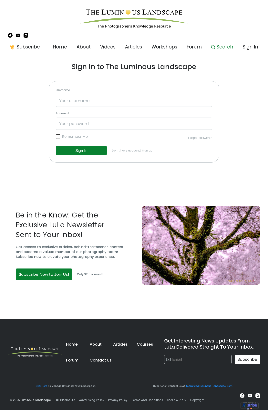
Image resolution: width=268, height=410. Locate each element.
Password (62, 113)
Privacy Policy (117, 400)
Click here (41, 386)
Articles (133, 47)
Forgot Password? (200, 138)
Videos (108, 47)
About (84, 47)
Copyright (197, 400)
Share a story (176, 400)
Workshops (164, 47)
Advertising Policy (91, 400)
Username (63, 90)
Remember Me (75, 136)
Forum (194, 47)
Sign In (250, 47)
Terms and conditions (147, 400)
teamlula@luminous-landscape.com (209, 386)
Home (60, 47)
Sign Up (147, 150)
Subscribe (28, 47)
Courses (145, 344)
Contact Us (101, 360)
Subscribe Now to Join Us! (44, 274)
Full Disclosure (65, 400)
